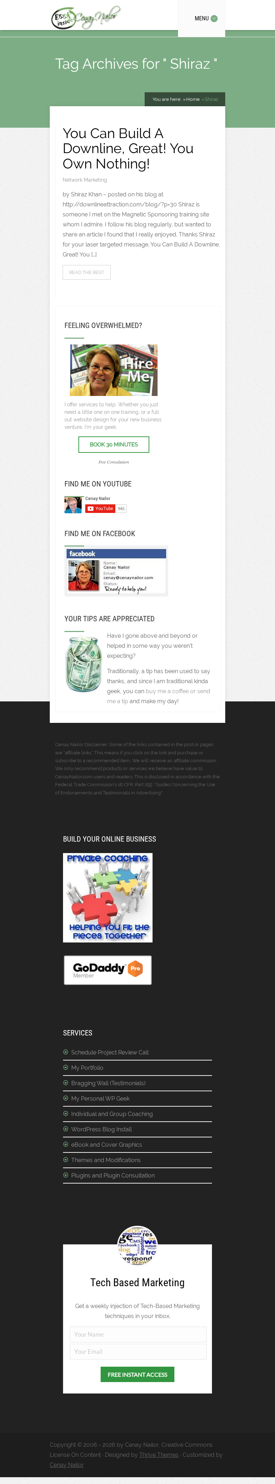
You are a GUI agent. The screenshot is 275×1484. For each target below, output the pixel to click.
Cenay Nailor (67, 1464)
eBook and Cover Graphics (106, 1144)
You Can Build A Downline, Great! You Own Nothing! (128, 148)
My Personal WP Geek (100, 1098)
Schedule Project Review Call (110, 1052)
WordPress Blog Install (101, 1129)
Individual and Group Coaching (112, 1114)
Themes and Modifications (106, 1160)
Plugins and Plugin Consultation (113, 1175)
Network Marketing (85, 180)
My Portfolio (87, 1067)
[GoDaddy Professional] (108, 983)
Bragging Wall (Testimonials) (108, 1083)
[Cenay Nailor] (116, 594)
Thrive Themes (159, 1454)
